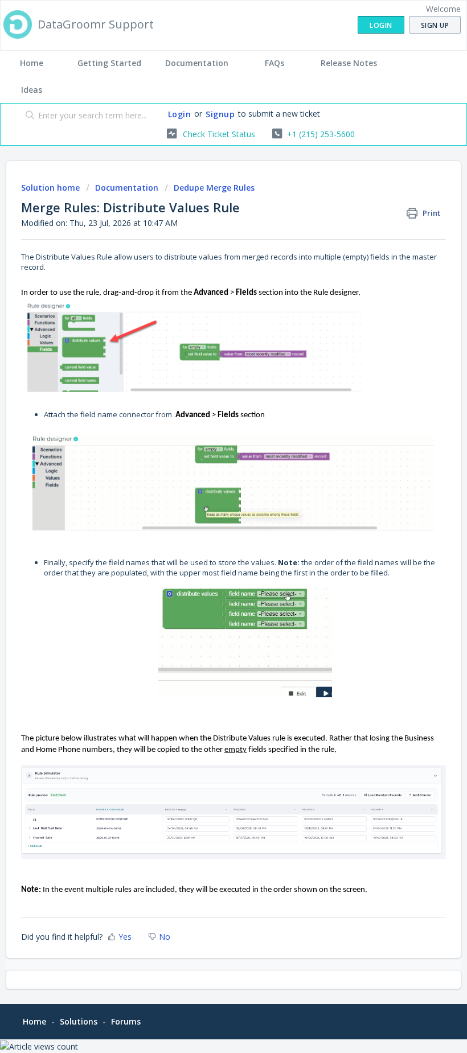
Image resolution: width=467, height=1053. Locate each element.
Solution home (51, 187)
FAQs (274, 62)
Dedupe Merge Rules (214, 187)
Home (31, 62)
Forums (126, 1021)
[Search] (27, 116)
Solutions (78, 1021)
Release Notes (349, 62)
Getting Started (109, 62)
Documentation (196, 62)
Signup (220, 114)
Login (179, 114)
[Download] (212, 528)
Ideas (31, 89)
